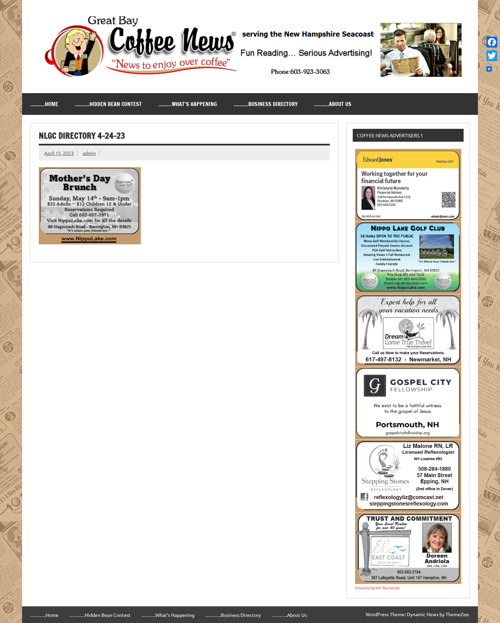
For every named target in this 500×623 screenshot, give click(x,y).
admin (89, 153)
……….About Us (332, 104)
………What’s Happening (188, 104)
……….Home (44, 104)
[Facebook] (492, 42)
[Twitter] (492, 56)
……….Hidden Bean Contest (108, 104)
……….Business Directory (266, 104)
